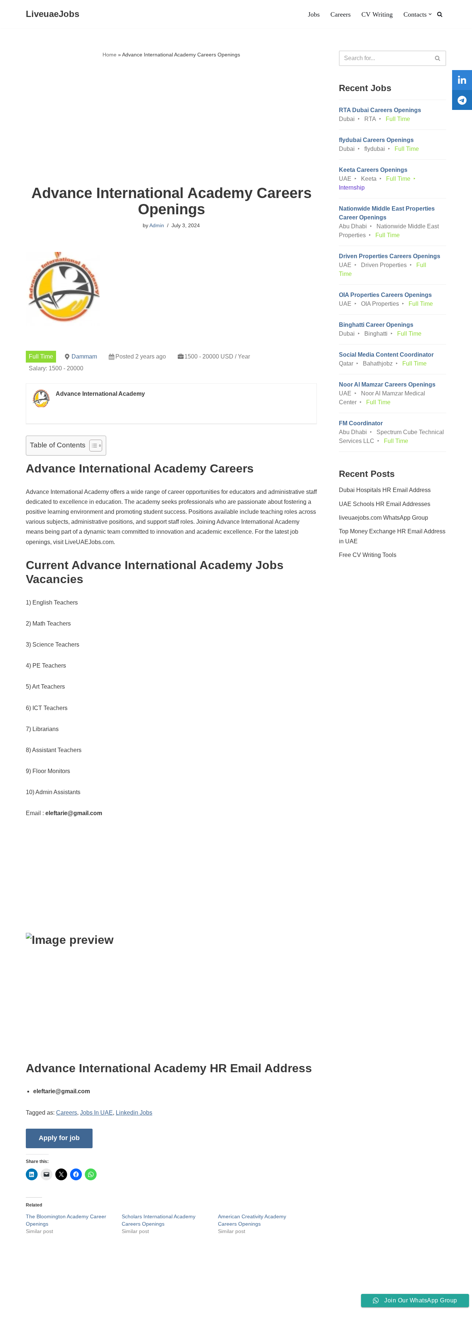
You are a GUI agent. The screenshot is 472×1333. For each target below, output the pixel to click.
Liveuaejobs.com (28, 1323)
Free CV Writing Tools (367, 555)
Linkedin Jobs (134, 1112)
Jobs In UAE (96, 1112)
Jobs (314, 14)
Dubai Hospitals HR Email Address (385, 490)
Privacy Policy (78, 1305)
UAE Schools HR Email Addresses (384, 504)
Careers (340, 14)
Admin (156, 225)
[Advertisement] (171, 122)
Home (110, 55)
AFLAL (96, 1323)
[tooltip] (462, 80)
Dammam (84, 356)
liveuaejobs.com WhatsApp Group (383, 518)
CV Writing (377, 14)
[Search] (439, 14)
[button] (430, 14)
